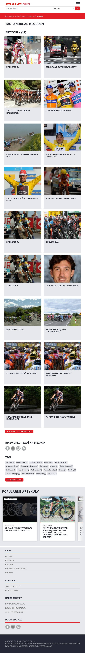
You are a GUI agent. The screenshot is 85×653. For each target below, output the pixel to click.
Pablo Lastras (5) (36, 470)
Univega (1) (53, 466)
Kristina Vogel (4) (21, 462)
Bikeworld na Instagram (18, 448)
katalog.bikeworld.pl (15, 608)
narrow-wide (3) (41, 474)
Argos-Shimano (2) (61, 462)
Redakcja (9, 560)
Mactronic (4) (10, 462)
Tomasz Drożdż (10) (50, 470)
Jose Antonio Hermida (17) (29, 466)
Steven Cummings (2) (13, 474)
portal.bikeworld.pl (15, 604)
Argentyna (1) (48, 462)
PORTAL (57, 8)
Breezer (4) (62, 470)
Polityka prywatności (15, 569)
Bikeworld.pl (9, 16)
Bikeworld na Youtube (13, 448)
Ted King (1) (72, 470)
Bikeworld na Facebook (7, 448)
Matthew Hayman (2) (66, 466)
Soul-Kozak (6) (10, 470)
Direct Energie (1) (23, 470)
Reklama (9, 565)
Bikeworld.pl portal (13, 4)
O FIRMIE (9, 556)
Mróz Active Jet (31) (12, 466)
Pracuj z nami (11, 590)
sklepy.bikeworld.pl (14, 612)
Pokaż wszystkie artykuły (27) (19, 431)
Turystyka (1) (52, 474)
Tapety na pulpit (12, 586)
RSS (24, 448)
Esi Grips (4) (44, 466)
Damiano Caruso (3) (35, 462)
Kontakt (9, 573)
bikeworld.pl (25, 641)
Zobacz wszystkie (14, 480)
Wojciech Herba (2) (28, 474)
